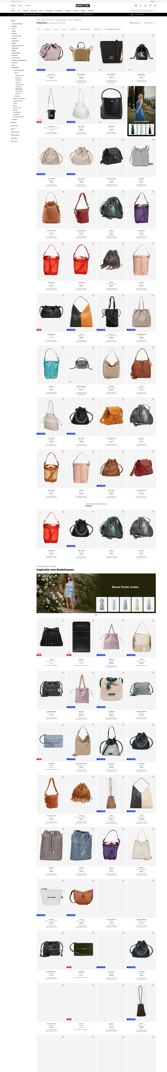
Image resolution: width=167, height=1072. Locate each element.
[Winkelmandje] (155, 6)
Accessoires (50, 20)
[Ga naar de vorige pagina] (145, 569)
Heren (20, 5)
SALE (43, 20)
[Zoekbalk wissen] (155, 10)
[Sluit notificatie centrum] (145, 5)
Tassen (70, 20)
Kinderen (28, 5)
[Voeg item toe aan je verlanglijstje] (63, 36)
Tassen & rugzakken (60, 20)
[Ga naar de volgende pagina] (154, 569)
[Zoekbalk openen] (132, 10)
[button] (136, 23)
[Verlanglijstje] (150, 6)
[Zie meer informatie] (51, 81)
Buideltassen (77, 20)
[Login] (141, 6)
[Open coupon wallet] (136, 6)
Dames (13, 5)
